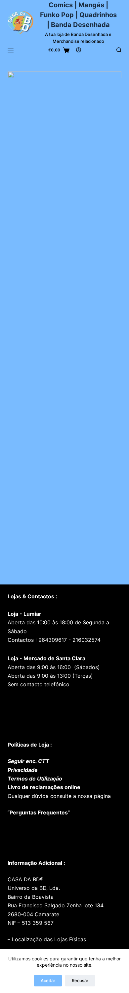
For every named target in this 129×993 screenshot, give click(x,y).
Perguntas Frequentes (39, 812)
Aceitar (48, 980)
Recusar (80, 980)
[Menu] (11, 50)
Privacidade (23, 770)
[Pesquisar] (118, 49)
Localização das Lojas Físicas (48, 939)
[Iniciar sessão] (78, 49)
